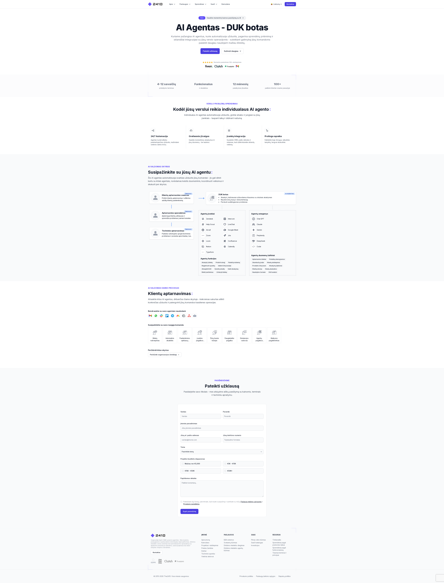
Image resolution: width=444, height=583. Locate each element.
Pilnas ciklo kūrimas (258, 540)
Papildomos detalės (188, 478)
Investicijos (255, 545)
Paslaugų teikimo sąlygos (265, 576)
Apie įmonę (205, 540)
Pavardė (226, 412)
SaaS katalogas (257, 543)
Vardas (183, 412)
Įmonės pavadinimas (188, 424)
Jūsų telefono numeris (232, 435)
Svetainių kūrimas (230, 543)
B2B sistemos (229, 540)
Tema (182, 447)
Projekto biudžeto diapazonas (192, 459)
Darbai (203, 551)
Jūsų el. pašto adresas (189, 435)
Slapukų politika (284, 576)
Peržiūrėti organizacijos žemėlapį (163, 355)
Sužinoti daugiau (231, 51)
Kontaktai (290, 4)
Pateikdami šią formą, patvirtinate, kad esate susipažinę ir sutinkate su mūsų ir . (223, 503)
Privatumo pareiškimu (191, 504)
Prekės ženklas (207, 548)
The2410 (167, 576)
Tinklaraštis (277, 540)
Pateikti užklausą (210, 51)
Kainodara (205, 543)
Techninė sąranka (208, 554)
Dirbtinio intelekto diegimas (234, 545)
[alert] (222, 18)
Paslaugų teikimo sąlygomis (251, 502)
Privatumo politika (246, 576)
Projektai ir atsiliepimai (209, 545)
